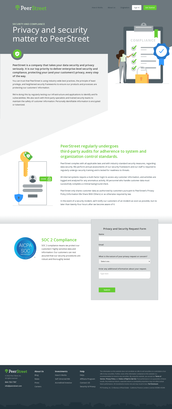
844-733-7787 (10, 382)
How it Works (97, 7)
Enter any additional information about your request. (123, 269)
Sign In (136, 7)
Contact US (85, 382)
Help (82, 371)
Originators (124, 7)
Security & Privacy (88, 386)
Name (101, 234)
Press (37, 382)
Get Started (150, 7)
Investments (61, 371)
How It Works (61, 375)
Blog (37, 375)
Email (101, 244)
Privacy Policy (111, 379)
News (37, 379)
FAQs (82, 375)
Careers (38, 386)
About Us (111, 7)
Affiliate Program (87, 379)
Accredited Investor (63, 382)
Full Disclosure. (153, 384)
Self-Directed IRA (62, 379)
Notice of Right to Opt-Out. (128, 379)
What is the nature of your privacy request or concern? (123, 256)
